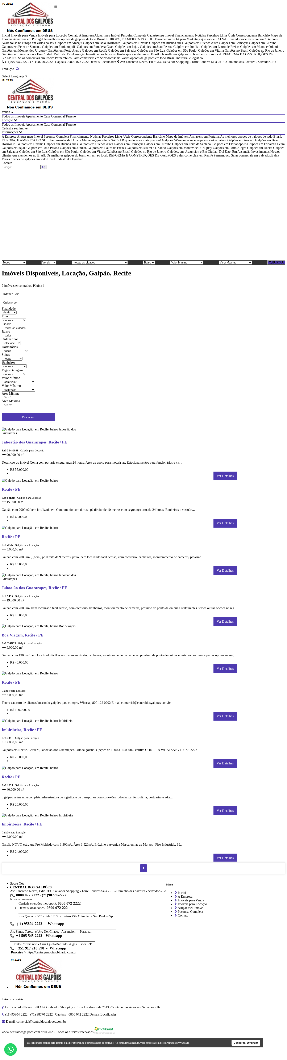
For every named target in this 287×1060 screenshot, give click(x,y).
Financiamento (184, 35)
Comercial (58, 116)
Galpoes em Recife (94, 50)
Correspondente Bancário (253, 35)
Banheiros (8, 362)
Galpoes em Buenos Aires (201, 43)
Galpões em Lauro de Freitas (220, 46)
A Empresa (86, 35)
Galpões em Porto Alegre (64, 50)
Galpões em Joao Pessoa (156, 46)
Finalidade (9, 308)
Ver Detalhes (225, 476)
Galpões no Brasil (236, 50)
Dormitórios (10, 347)
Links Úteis (227, 35)
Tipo (5, 316)
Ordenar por (10, 339)
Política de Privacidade (177, 1042)
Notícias (200, 35)
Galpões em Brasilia (135, 43)
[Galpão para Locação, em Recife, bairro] (44, 481)
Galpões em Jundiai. (186, 46)
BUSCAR (277, 262)
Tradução (9, 69)
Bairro (6, 331)
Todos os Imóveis (13, 116)
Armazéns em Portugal (28, 39)
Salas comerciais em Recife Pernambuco (45, 58)
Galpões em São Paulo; (181, 50)
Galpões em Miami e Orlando (259, 46)
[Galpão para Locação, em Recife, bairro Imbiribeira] (44, 721)
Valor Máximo (11, 385)
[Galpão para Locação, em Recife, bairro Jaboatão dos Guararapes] (44, 434)
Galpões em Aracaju (68, 43)
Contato (73, 35)
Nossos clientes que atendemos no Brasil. (132, 54)
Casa (47, 116)
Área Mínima (10, 393)
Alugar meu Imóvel (107, 35)
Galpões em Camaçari (233, 43)
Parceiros (213, 35)
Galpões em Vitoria (211, 50)
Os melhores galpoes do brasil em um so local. (191, 54)
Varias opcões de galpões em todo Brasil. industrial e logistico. (162, 58)
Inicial (6, 35)
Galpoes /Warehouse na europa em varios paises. (194, 140)
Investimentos (95, 54)
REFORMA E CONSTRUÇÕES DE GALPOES (142, 155)
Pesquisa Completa (133, 35)
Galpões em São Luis (151, 50)
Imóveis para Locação (52, 35)
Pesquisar (28, 417)
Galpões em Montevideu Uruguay (24, 50)
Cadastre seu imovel (160, 35)
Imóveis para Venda (24, 35)
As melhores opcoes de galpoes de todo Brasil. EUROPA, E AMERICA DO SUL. (99, 39)
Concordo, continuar (246, 1042)
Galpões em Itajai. (127, 46)
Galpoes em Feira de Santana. (21, 46)
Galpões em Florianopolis (59, 46)
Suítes (6, 354)
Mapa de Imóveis (177, 136)
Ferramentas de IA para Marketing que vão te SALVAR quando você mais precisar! (210, 39)
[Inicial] (28, 18)
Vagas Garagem (12, 370)
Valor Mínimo (11, 378)
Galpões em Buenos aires (166, 43)
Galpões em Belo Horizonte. (102, 43)
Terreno (71, 116)
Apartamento (34, 116)
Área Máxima (11, 401)
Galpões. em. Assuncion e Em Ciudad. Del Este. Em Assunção (43, 54)
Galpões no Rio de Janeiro (266, 50)
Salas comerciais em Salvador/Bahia (96, 58)
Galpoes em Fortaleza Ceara (95, 46)
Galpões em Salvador (122, 50)
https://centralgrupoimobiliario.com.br (51, 952)
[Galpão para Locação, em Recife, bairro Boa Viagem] (44, 627)
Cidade (6, 324)
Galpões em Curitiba (262, 43)
